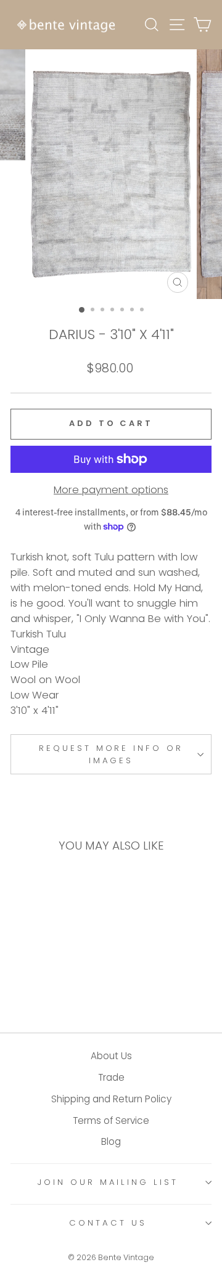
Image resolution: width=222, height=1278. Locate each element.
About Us (111, 1055)
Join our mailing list (108, 1182)
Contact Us (108, 1223)
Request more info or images (111, 754)
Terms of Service (111, 1120)
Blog (111, 1141)
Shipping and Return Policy (111, 1098)
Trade (111, 1077)
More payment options (111, 490)
